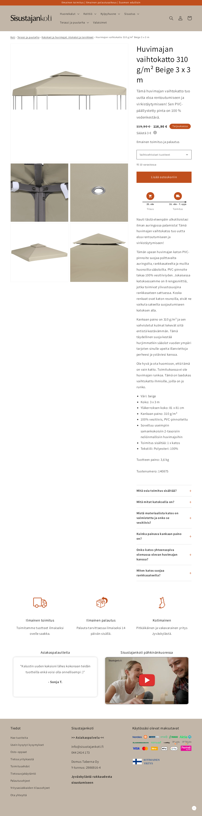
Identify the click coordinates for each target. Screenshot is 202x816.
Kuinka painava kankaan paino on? (159, 536)
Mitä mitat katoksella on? (155, 502)
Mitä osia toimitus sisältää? (157, 491)
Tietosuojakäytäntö (23, 773)
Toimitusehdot (20, 766)
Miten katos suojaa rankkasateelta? (150, 572)
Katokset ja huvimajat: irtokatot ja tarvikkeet (68, 37)
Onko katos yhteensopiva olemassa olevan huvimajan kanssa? (157, 554)
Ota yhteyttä (18, 795)
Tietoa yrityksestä (22, 759)
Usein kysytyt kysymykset (27, 745)
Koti (12, 37)
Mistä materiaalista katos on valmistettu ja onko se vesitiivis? (158, 518)
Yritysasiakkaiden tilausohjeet (30, 788)
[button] (69, 13)
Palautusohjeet (20, 780)
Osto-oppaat (18, 752)
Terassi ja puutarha (28, 37)
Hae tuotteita (19, 737)
